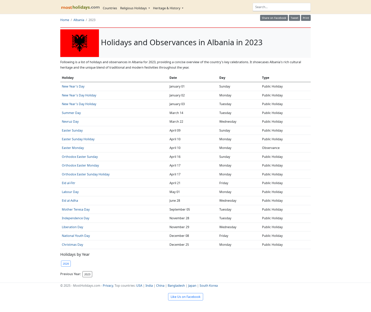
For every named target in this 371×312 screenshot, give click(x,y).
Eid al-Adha (70, 200)
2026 (66, 263)
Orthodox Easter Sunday (80, 157)
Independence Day (75, 218)
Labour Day (70, 192)
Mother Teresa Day (76, 209)
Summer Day (71, 113)
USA (139, 285)
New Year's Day (73, 86)
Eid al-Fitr (68, 183)
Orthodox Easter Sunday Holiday (86, 174)
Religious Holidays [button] (134, 8)
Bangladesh (176, 285)
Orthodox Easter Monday (80, 165)
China (160, 285)
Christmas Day (72, 244)
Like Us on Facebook (186, 297)
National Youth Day (76, 236)
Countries (110, 8)
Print (306, 18)
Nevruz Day (70, 121)
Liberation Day (72, 227)
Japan (192, 285)
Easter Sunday (72, 130)
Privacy (108, 285)
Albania (78, 20)
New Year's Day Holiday (79, 95)
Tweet (294, 18)
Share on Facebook (274, 18)
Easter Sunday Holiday (78, 139)
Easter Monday (73, 148)
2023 (87, 274)
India (149, 285)
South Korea (209, 285)
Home (64, 20)
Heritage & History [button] (167, 8)
